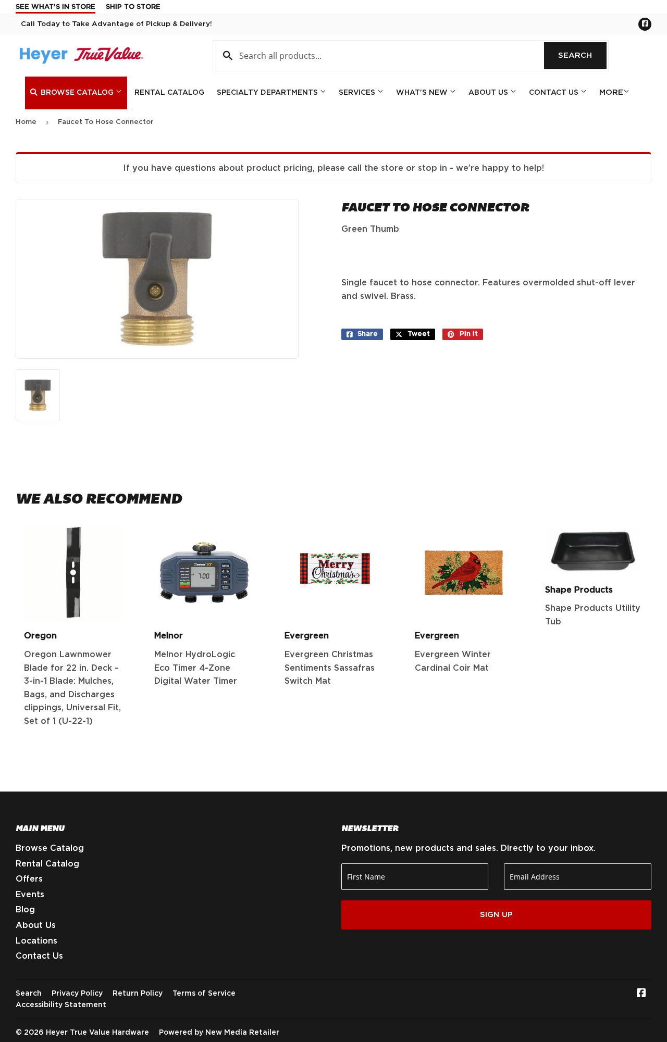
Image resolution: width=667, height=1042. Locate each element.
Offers (29, 879)
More (611, 92)
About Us (489, 92)
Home (26, 122)
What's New (423, 92)
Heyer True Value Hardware (97, 1032)
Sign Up (496, 915)
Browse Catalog (77, 92)
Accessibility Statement (61, 1005)
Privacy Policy (77, 993)
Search (582, 55)
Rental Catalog (169, 92)
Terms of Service (204, 993)
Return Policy (138, 993)
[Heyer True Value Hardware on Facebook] (641, 994)
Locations (36, 941)
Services (358, 92)
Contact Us (554, 92)
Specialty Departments (268, 92)
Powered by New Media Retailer (219, 1032)
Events (30, 894)
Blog (25, 910)
